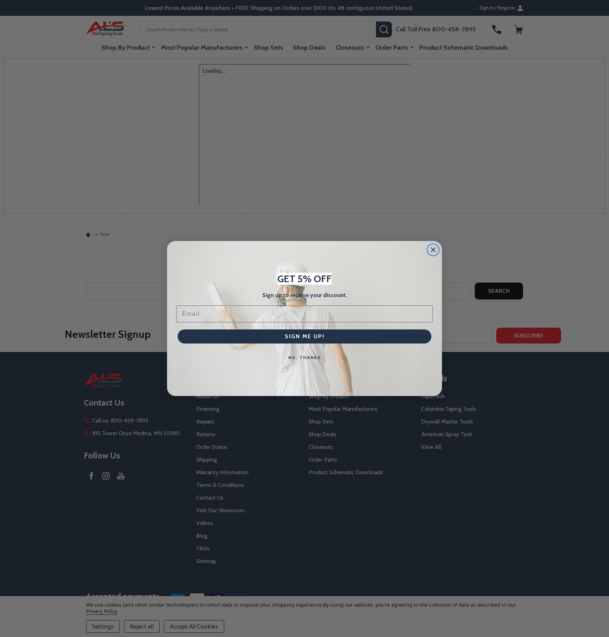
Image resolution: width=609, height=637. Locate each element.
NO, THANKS (304, 357)
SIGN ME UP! (305, 336)
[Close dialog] (433, 250)
